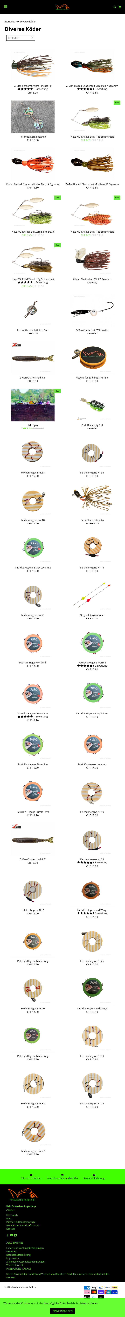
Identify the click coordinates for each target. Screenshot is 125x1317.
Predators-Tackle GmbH (23, 1287)
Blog (8, 1218)
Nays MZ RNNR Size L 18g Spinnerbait (33, 279)
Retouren (11, 1251)
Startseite (10, 21)
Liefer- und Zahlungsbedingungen (25, 1247)
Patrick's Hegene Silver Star (33, 713)
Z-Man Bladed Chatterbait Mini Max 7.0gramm (92, 85)
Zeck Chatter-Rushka (92, 519)
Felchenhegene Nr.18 (33, 519)
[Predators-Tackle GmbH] (62, 7)
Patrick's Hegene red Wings (92, 910)
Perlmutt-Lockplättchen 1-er (33, 329)
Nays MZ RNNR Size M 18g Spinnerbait (92, 231)
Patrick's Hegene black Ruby (33, 960)
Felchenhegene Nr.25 (92, 960)
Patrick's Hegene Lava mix (92, 764)
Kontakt (10, 1228)
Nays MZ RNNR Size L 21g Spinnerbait (33, 231)
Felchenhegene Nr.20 (33, 1008)
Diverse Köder (28, 21)
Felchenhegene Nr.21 (33, 614)
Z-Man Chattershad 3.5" (33, 377)
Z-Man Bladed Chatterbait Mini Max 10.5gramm (92, 184)
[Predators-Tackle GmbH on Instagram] (15, 1235)
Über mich (12, 1215)
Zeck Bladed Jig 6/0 (92, 424)
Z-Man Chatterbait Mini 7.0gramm (92, 279)
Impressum (12, 1258)
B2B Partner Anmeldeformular (22, 1225)
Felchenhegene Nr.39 (92, 1055)
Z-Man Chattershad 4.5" (33, 859)
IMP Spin (33, 424)
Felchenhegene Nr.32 (33, 1103)
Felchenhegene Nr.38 (33, 472)
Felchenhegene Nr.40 (92, 811)
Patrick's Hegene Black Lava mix (33, 567)
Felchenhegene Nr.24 (92, 1103)
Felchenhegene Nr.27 (33, 1150)
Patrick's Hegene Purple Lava (92, 713)
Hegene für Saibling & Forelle (92, 377)
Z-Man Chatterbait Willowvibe (92, 329)
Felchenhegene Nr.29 (92, 859)
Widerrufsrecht (14, 1265)
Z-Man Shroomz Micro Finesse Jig (32, 85)
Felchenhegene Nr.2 (33, 910)
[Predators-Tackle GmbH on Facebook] (7, 1235)
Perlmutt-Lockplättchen (33, 136)
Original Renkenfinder (92, 614)
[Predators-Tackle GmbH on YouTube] (11, 1235)
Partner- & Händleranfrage (20, 1221)
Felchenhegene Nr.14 (92, 567)
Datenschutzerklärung (18, 1254)
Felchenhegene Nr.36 (92, 472)
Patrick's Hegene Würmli (33, 662)
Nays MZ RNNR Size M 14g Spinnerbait (92, 136)
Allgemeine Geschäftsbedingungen (25, 1261)
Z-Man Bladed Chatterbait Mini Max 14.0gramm (33, 184)
